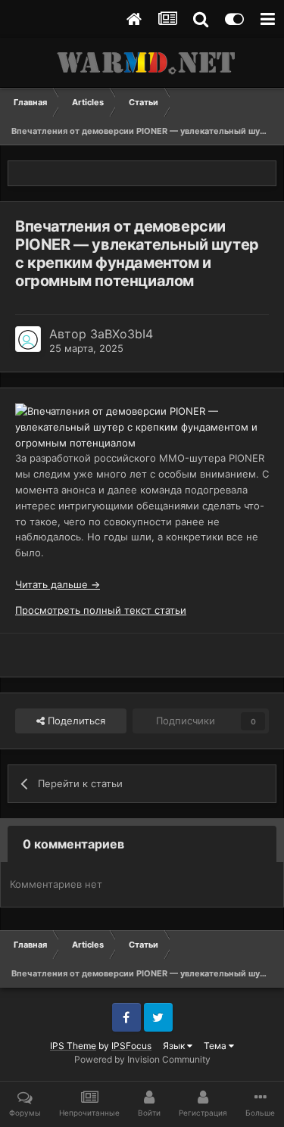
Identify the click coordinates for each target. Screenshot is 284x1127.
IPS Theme (73, 1045)
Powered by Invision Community (142, 1059)
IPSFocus (131, 1045)
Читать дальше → (57, 584)
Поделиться (75, 720)
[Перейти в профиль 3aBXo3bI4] (28, 339)
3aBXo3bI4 (121, 333)
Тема (216, 1045)
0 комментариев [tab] (73, 843)
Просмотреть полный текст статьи (100, 610)
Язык (175, 1045)
